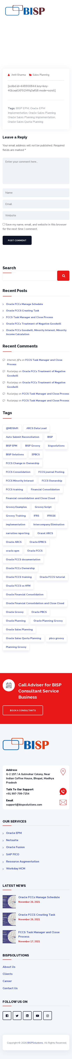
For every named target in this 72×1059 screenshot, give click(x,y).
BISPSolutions (35, 1042)
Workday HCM (15, 868)
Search (9, 268)
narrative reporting (17, 533)
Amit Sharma (18, 74)
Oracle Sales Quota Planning (25, 122)
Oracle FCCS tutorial (52, 577)
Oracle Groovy (14, 612)
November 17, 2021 (29, 941)
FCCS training (14, 489)
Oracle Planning (16, 620)
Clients (8, 974)
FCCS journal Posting (51, 472)
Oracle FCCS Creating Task (22, 310)
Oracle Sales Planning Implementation (31, 117)
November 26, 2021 (29, 902)
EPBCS (36, 454)
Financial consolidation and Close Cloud (30, 498)
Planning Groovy (16, 647)
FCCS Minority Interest (20, 480)
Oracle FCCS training (19, 577)
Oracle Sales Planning (42, 113)
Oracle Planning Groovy (48, 620)
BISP (50, 437)
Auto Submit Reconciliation (22, 437)
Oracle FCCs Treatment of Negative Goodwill (33, 323)
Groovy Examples (16, 507)
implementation (15, 524)
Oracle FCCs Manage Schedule (24, 304)
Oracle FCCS (34, 550)
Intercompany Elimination (48, 524)
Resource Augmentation (22, 861)
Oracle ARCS (13, 542)
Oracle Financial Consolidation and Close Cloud (35, 603)
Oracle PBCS (39, 612)
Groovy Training (16, 515)
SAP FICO (12, 854)
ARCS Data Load (36, 428)
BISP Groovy (32, 445)
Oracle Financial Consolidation (25, 594)
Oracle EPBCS (38, 542)
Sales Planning (41, 74)
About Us (9, 967)
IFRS (36, 515)
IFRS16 (51, 515)
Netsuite (12, 840)
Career (7, 981)
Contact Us (10, 988)
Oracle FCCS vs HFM (18, 585)
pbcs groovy (56, 638)
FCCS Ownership (52, 480)
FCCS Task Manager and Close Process (29, 317)
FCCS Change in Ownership (22, 463)
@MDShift (12, 428)
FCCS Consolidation (18, 472)
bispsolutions (56, 445)
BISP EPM (22, 108)
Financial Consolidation (45, 489)
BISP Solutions (15, 454)
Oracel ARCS (45, 533)
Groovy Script (43, 507)
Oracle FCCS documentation (23, 559)
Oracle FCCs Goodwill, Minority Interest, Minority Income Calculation (36, 332)
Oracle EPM (14, 833)
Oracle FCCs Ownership (20, 568)
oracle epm (12, 550)
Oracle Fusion (15, 847)
